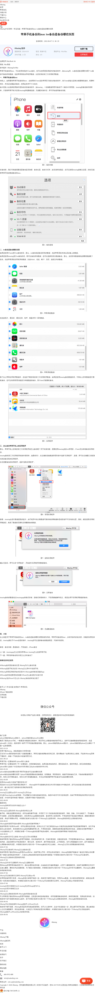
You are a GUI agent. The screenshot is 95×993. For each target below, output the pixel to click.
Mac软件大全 (4, 20)
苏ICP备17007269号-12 (11, 991)
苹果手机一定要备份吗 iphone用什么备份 (14, 761)
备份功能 (8, 647)
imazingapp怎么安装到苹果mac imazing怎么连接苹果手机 (26, 652)
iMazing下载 (4, 937)
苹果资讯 (3, 10)
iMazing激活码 (5, 941)
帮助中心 (3, 18)
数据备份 (16, 647)
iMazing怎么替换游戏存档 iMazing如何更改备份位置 (18, 894)
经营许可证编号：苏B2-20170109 (48, 985)
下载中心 (3, 15)
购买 (3, 23)
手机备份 (24, 647)
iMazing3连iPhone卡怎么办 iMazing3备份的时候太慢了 (19, 678)
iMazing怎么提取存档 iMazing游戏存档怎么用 (16, 811)
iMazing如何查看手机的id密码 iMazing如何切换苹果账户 (20, 824)
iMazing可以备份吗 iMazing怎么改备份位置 (15, 850)
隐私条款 (3, 964)
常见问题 (17, 29)
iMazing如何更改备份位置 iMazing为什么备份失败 (18, 665)
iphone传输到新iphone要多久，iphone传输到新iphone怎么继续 (22, 738)
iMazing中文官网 (6, 29)
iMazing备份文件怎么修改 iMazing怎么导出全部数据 (18, 837)
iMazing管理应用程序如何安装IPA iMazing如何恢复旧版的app (22, 672)
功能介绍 (3, 12)
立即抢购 (3, 695)
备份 (85, 597)
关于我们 (3, 961)
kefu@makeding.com (11, 978)
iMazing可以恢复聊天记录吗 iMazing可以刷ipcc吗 (17, 875)
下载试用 (3, 697)
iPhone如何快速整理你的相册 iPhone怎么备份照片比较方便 (21, 675)
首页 (1, 7)
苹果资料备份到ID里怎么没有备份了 (19, 655)
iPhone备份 (33, 647)
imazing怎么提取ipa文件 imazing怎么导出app (15, 792)
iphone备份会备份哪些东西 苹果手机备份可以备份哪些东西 (21, 772)
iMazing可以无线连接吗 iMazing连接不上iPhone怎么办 (19, 904)
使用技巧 (17, 687)
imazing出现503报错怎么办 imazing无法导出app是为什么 (20, 886)
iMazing (2, 5)
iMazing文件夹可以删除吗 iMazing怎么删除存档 (17, 863)
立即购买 (84, 55)
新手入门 (3, 687)
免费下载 (84, 49)
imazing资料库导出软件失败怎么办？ (13, 805)
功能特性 (3, 933)
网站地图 (3, 968)
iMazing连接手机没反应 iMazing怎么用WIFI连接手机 (19, 668)
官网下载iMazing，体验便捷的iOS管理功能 (15, 751)
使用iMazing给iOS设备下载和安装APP (13, 782)
